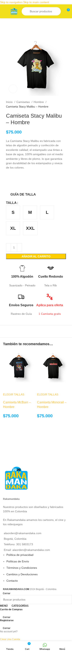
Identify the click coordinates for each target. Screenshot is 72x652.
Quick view (8, 387)
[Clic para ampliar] (13, 89)
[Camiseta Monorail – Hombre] (53, 366)
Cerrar (6, 593)
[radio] (13, 212)
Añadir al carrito (36, 256)
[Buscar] (26, 11)
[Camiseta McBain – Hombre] (19, 366)
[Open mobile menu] (4, 11)
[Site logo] (14, 11)
